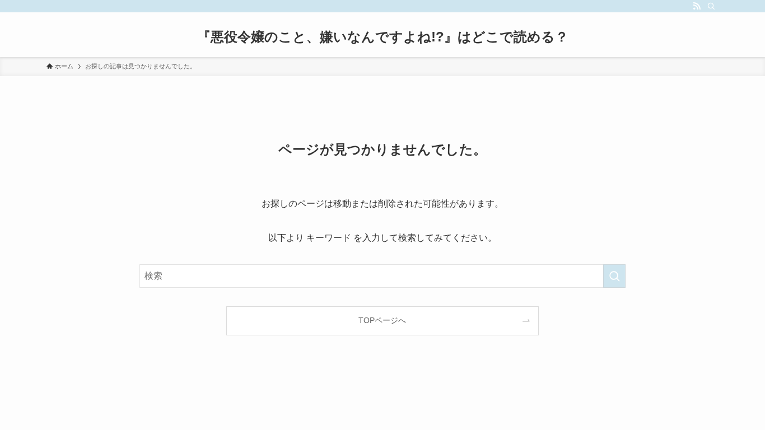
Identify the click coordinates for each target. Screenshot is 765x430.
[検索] (711, 6)
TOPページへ (382, 320)
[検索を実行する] (614, 276)
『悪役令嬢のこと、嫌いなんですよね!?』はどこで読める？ (382, 37)
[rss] (696, 6)
